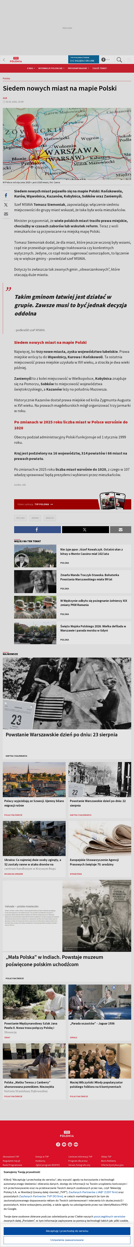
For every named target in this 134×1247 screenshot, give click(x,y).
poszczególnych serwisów (109, 1216)
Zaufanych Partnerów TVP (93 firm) (41, 1196)
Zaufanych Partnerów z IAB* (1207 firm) (93, 1192)
